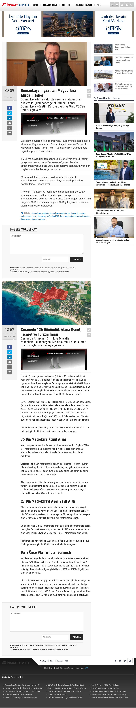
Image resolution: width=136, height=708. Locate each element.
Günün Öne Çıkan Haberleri (12, 677)
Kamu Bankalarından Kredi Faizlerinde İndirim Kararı (22, 691)
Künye (52, 661)
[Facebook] (9, 108)
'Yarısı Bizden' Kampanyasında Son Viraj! (105, 688)
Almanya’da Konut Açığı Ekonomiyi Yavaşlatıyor (21, 698)
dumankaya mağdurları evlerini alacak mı (75, 216)
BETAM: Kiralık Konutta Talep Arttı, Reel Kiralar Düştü (66, 685)
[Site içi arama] (131, 4)
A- (89, 95)
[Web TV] (117, 4)
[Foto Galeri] (122, 4)
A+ (89, 91)
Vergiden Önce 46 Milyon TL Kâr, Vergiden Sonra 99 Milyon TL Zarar (20, 685)
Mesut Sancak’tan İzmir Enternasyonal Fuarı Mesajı (109, 695)
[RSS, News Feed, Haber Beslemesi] (125, 660)
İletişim (60, 661)
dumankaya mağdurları (40, 213)
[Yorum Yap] (9, 133)
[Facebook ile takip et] (115, 660)
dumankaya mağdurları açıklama (33, 219)
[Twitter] (9, 113)
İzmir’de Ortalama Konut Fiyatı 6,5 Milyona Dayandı (65, 698)
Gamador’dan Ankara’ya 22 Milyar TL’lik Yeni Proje (109, 691)
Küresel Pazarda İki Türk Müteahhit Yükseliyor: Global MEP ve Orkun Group (108, 698)
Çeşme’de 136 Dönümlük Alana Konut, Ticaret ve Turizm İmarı (66, 688)
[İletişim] (126, 4)
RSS (66, 661)
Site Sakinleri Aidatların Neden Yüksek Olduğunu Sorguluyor (63, 691)
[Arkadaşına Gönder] (9, 123)
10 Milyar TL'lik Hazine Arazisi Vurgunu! (18, 695)
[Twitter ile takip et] (120, 660)
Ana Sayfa (43, 661)
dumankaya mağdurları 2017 (48, 216)
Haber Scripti (79, 668)
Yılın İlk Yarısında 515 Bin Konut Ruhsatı (105, 685)
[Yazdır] (9, 128)
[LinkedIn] (9, 118)
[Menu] (112, 4)
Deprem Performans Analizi (57, 695)
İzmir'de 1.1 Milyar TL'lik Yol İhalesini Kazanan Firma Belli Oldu (22, 688)
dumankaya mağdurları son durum (63, 213)
